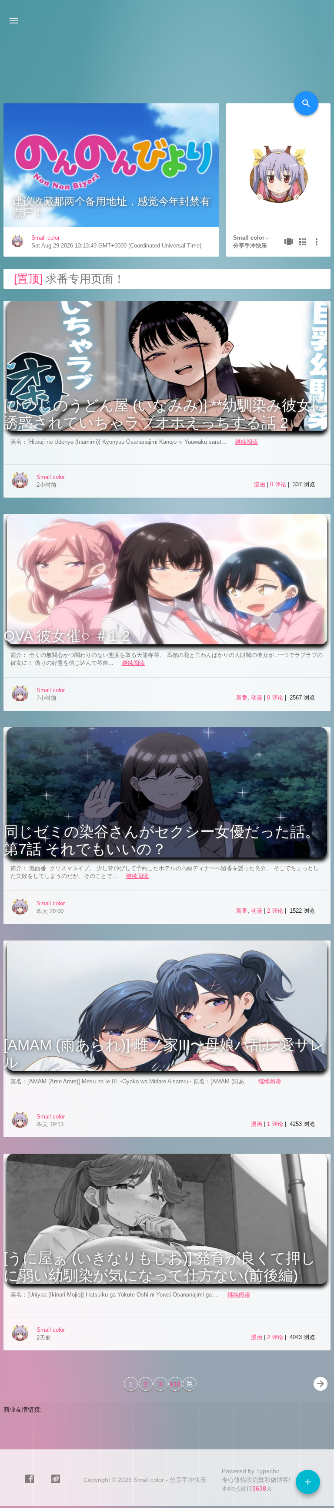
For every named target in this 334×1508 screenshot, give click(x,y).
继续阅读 (246, 442)
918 (175, 1384)
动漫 (256, 697)
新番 (241, 697)
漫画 (259, 484)
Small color (45, 237)
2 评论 (276, 910)
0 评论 (279, 484)
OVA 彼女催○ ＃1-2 (66, 635)
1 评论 (276, 1124)
